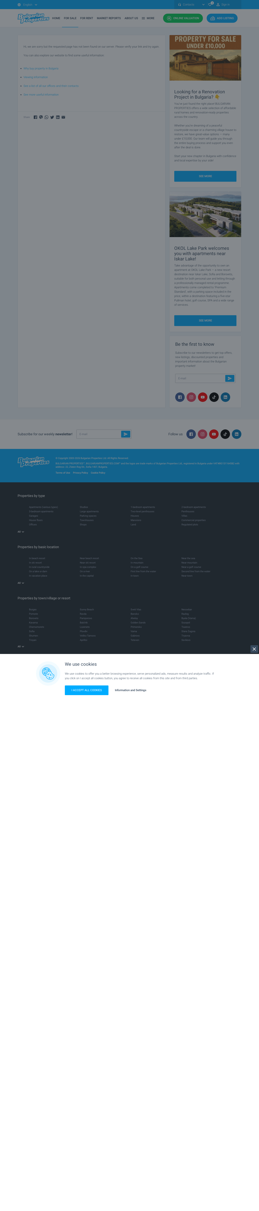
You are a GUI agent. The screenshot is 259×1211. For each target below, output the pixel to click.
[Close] (254, 649)
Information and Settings (130, 690)
